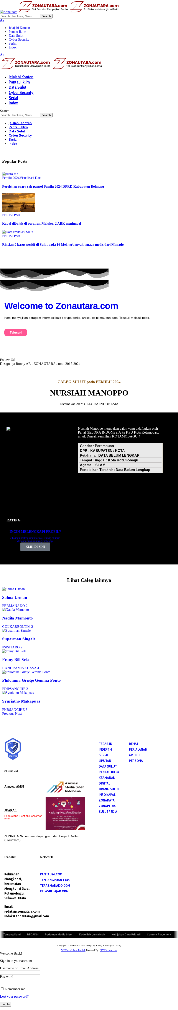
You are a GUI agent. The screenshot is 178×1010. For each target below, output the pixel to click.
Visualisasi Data (30, 178)
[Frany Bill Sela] (14, 651)
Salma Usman (14, 597)
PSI (4, 647)
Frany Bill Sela (15, 659)
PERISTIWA (11, 215)
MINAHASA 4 (28, 668)
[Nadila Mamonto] (15, 609)
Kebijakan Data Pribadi (126, 934)
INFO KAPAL (107, 795)
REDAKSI (32, 934)
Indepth (105, 749)
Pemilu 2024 (11, 178)
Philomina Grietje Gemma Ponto (31, 680)
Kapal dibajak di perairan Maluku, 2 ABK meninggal (41, 223)
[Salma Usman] (13, 589)
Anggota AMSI (14, 786)
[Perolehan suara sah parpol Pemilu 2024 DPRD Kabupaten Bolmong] (10, 174)
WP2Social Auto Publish (73, 950)
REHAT (133, 744)
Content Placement (159, 934)
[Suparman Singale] (16, 630)
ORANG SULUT (109, 789)
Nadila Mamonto (17, 618)
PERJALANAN (138, 749)
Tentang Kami (12, 934)
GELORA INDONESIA (101, 404)
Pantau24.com (51, 874)
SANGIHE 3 (18, 709)
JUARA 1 (10, 810)
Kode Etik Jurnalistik (92, 934)
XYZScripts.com (108, 950)
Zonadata (107, 800)
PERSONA (136, 761)
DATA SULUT (108, 766)
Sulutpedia (108, 812)
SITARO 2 (14, 647)
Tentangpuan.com (55, 880)
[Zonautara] (60, 12)
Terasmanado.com (55, 885)
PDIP (6, 689)
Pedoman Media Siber (59, 934)
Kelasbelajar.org (54, 891)
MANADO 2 (18, 606)
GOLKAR (9, 626)
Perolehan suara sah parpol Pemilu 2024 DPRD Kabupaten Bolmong (53, 186)
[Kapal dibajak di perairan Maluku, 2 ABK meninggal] (18, 211)
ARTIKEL (135, 755)
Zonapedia (107, 806)
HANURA (10, 668)
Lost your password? (14, 996)
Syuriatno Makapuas (21, 701)
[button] (2, 20)
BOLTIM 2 (25, 626)
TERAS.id (105, 744)
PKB (5, 709)
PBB (5, 606)
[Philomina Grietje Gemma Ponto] (26, 672)
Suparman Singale (18, 639)
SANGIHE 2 (19, 689)
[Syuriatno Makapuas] (18, 692)
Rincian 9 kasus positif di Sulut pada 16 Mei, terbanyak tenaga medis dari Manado (63, 244)
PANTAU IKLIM (109, 772)
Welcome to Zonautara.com (61, 306)
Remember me (14, 989)
